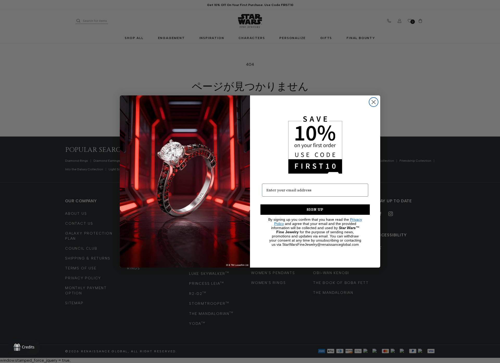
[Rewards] (24, 347)
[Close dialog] (373, 102)
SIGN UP (315, 209)
